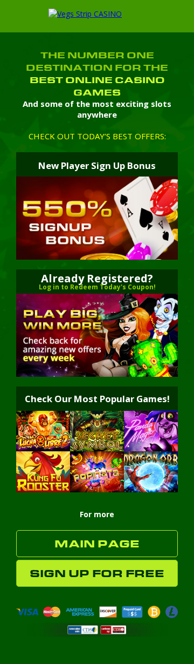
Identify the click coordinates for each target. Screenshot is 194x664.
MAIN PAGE (97, 544)
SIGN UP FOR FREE (97, 573)
